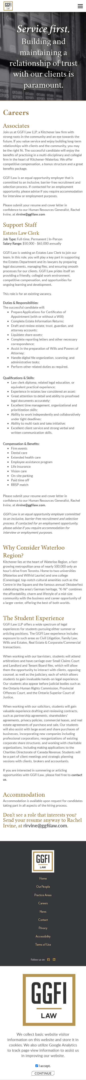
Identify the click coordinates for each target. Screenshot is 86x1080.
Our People (43, 886)
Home (43, 878)
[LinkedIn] (54, 959)
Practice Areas (43, 895)
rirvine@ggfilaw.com (30, 214)
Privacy (43, 928)
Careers (43, 903)
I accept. (44, 1066)
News (43, 911)
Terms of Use (43, 944)
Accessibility (43, 936)
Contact (43, 920)
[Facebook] (48, 959)
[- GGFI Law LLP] (44, 6)
